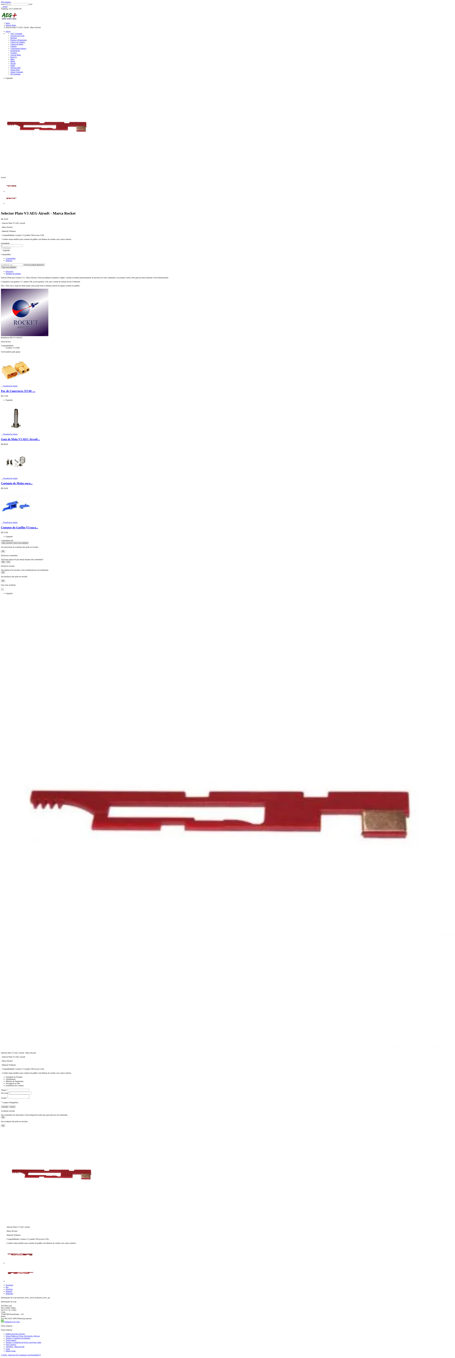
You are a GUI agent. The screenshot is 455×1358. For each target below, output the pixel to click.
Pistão (12, 66)
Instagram (9, 1294)
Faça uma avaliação (9, 267)
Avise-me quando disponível (34, 265)
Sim (8, 562)
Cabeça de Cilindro (17, 42)
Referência (5, 338)
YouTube (9, 1289)
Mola (12, 59)
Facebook (9, 1285)
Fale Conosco (11, 1345)
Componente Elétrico (18, 49)
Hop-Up (13, 57)
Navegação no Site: (13, 1083)
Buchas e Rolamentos (18, 40)
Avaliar (4, 1098)
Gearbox (13, 53)
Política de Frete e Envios (15, 1334)
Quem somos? (11, 1340)
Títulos (4, 1090)
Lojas (8, 1349)
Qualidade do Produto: (14, 1077)
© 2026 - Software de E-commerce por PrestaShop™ (21, 1355)
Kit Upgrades (15, 74)
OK (3, 551)
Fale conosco (6, 2)
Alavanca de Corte (17, 36)
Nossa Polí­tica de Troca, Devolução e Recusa (23, 1336)
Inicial (8, 31)
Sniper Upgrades (16, 72)
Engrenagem (15, 51)
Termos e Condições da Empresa (18, 1338)
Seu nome (5, 1093)
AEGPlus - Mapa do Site (15, 1347)
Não (3, 562)
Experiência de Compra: (15, 1086)
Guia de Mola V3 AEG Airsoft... (20, 439)
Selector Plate (15, 68)
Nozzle (13, 63)
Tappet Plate (15, 70)
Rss (7, 1287)
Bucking (13, 38)
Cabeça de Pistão (16, 44)
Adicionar (6, 248)
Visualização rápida (9, 386)
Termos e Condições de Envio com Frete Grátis (23, 1342)
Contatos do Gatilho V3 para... (19, 527)
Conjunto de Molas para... (17, 483)
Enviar (12, 1107)
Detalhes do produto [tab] (13, 274)
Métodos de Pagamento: (15, 1081)
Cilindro (13, 46)
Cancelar (5, 1107)
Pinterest (9, 261)
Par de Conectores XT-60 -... (18, 391)
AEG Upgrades (16, 34)
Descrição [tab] (9, 271)
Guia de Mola (15, 55)
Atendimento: (11, 1079)
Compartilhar (11, 258)
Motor (12, 61)
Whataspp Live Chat (12, 1322)
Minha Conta (11, 1351)
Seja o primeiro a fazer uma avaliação (15, 543)
